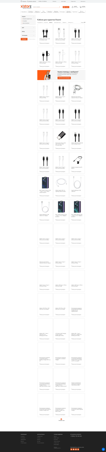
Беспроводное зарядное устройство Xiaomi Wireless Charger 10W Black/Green (60, 410)
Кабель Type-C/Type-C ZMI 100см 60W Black (44, 168)
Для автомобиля (26, 23)
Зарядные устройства (55, 12)
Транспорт (74, 11)
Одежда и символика (68, 12)
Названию (64, 22)
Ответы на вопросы (57, 441)
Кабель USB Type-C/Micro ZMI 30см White (61, 62)
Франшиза (22, 441)
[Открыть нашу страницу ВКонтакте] (103, 449)
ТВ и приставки (43, 12)
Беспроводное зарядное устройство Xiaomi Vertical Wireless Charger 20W (45, 409)
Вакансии (38, 439)
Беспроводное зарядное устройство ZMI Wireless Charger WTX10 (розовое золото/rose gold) (76, 359)
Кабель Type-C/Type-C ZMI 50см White (44, 97)
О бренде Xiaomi (40, 436)
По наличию (46, 22)
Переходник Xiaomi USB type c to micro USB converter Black (60, 144)
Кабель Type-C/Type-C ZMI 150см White (76, 62)
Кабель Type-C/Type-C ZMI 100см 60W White (60, 168)
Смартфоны (24, 11)
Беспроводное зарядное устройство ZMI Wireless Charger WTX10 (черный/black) (76, 310)
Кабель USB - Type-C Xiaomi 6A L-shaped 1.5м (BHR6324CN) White (76, 334)
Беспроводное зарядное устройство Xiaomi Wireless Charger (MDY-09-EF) (45, 359)
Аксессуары (62, 11)
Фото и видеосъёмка (82, 12)
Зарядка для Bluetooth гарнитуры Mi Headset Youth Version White (76, 384)
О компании (22, 436)
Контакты (83, 1)
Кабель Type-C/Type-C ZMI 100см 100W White (44, 143)
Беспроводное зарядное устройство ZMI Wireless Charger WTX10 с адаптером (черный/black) (61, 384)
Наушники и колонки (49, 12)
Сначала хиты (70, 22)
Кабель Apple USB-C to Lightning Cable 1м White (60, 191)
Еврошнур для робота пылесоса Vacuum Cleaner (77, 97)
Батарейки (25, 20)
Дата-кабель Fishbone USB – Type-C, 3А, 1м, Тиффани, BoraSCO (61, 215)
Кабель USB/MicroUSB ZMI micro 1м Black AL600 (77, 143)
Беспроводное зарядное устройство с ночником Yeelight (60, 358)
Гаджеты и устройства (37, 12)
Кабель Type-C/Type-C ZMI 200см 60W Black (60, 120)
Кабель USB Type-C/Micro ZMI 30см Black (45, 62)
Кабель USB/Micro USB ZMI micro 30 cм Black (76, 39)
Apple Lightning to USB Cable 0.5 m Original (44, 215)
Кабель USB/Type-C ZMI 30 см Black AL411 (44, 39)
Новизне (50, 22)
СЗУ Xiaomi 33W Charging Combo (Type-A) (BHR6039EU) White (60, 334)
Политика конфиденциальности (57, 447)
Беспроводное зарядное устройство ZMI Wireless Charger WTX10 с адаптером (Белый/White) (44, 384)
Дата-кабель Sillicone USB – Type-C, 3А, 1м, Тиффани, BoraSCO (76, 215)
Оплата (54, 1)
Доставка (63, 1)
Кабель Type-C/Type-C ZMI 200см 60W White (44, 120)
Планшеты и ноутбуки (30, 12)
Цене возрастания (57, 22)
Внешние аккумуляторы (27, 18)
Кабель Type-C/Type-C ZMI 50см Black (60, 97)
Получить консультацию (64, 77)
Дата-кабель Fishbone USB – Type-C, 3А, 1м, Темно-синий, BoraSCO (45, 191)
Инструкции (56, 439)
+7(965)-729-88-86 (42, 1)
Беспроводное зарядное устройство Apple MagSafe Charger (77, 409)
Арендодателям (23, 439)
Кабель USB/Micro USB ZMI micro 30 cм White (60, 39)
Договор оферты (56, 444)
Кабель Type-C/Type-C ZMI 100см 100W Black (76, 120)
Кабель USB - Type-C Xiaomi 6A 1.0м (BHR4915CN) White (43, 334)
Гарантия (73, 1)
